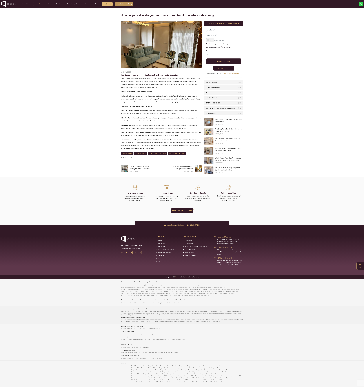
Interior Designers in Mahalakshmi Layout (165, 377)
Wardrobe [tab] (134, 300)
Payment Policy (189, 243)
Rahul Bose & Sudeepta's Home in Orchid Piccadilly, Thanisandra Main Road (190, 291)
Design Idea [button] (25, 4)
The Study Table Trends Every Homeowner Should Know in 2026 (229, 130)
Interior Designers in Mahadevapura (231, 367)
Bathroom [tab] (156, 300)
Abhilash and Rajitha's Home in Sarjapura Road (132, 287)
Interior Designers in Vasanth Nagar (220, 377)
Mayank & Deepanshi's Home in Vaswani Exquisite (133, 293)
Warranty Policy (189, 252)
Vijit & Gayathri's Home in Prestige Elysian (152, 289)
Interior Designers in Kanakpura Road (218, 365)
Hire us (160, 240)
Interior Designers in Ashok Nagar (220, 371)
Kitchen (224, 93)
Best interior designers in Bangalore (224, 108)
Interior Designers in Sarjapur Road (146, 365)
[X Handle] (122, 252)
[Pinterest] (126, 157)
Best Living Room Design (177, 153)
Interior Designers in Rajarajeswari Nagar (220, 381)
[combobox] (210, 40)
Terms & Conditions (190, 255)
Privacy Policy (189, 240)
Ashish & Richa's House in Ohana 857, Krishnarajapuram (196, 295)
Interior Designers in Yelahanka (128, 367)
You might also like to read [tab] (151, 282)
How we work (162, 246)
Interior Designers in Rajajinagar (164, 381)
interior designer (224, 103)
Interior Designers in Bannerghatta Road (181, 369)
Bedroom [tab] (141, 300)
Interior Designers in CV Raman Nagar (163, 375)
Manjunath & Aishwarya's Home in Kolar (156, 287)
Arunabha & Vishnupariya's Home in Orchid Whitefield (161, 293)
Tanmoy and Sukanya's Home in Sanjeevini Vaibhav (220, 293)
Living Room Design (224, 87)
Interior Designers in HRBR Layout (217, 379)
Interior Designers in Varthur (184, 377)
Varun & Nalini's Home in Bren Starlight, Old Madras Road (165, 295)
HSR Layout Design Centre (226, 258)
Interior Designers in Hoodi (213, 367)
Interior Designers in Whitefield (128, 365)
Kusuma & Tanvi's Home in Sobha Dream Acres (158, 291)
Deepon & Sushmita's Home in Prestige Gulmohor (224, 291)
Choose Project (211, 51)
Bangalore (227, 47)
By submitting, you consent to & (222, 73)
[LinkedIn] (129, 157)
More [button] (96, 4)
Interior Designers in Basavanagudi (129, 373)
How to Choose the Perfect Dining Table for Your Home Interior (228, 139)
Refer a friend (161, 259)
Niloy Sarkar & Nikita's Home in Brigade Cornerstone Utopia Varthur (209, 287)
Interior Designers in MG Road (200, 379)
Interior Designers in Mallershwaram (146, 381)
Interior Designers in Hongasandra (144, 375)
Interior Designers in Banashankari (217, 369)
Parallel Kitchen (153, 302)
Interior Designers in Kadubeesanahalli (167, 371)
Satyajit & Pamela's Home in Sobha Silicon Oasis (133, 291)
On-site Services (127, 153)
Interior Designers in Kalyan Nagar (129, 377)
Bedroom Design (224, 113)
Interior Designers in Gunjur (127, 375)
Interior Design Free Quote (157, 153)
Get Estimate (107, 4)
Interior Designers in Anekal (203, 371)
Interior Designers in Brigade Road (166, 373)
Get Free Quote (224, 68)
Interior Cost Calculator (164, 252)
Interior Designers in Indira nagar (180, 367)
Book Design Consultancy (124, 4)
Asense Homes (224, 82)
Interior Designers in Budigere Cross (130, 369)
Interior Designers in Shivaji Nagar (200, 381)
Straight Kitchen (162, 302)
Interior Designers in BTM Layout (183, 379)
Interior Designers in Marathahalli (145, 367)
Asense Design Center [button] (73, 4)
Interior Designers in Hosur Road (182, 375)
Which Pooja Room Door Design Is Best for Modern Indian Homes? (228, 149)
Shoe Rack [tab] (170, 300)
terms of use (235, 73)
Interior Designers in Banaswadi (166, 379)
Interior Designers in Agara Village (187, 371)
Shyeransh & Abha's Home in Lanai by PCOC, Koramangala (190, 293)
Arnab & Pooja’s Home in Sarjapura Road (156, 285)
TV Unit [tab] (176, 300)
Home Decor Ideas (224, 98)
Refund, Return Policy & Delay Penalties (196, 246)
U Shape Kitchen (143, 302)
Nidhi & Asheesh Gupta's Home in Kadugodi (179, 285)
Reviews (50, 4)
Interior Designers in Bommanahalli (148, 373)
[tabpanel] (182, 290)
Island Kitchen (124, 302)
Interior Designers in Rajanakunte (129, 379)
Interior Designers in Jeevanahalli (215, 375)
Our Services (59, 4)
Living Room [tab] (148, 300)
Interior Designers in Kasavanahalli (148, 371)
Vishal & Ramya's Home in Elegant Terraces (202, 285)
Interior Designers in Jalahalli (198, 375)
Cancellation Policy (190, 249)
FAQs (159, 262)
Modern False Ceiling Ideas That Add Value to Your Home (228, 120)
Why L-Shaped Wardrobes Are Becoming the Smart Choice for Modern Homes (228, 159)
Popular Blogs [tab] (138, 282)
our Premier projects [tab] (127, 282)
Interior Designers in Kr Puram (147, 369)
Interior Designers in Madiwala (146, 377)
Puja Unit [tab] (182, 300)
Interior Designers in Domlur (203, 373)
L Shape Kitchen (133, 302)
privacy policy (227, 73)
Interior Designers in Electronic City (165, 365)
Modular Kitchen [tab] (125, 300)
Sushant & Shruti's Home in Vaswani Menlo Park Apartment (224, 289)
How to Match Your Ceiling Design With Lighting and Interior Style (227, 168)
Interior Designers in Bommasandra (129, 371)
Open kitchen (181, 302)
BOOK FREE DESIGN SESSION (182, 211)
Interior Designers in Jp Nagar (200, 365)
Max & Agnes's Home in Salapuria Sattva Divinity (133, 285)
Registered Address (224, 237)
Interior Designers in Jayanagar (128, 381)
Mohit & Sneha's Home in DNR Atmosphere (196, 289)
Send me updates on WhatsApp (219, 44)
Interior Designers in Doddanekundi (186, 373)
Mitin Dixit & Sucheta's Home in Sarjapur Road (178, 287)
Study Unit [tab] (163, 300)
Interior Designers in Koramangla (197, 367)
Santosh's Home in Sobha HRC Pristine (130, 289)
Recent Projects (39, 4)
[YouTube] (135, 252)
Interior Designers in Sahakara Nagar (148, 379)
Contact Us (88, 4)
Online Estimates (140, 153)
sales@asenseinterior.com (176, 225)
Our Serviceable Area (213, 47)
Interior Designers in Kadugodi (232, 375)
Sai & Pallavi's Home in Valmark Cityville (174, 289)
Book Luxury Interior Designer (166, 249)
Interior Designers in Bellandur (163, 367)
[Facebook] (124, 157)
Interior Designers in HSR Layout (183, 365)
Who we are (161, 243)
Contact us (161, 255)
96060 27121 (194, 225)
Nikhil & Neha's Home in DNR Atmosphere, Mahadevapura (135, 295)
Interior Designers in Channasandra (182, 381)
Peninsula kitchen (171, 302)
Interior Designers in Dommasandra (220, 373)
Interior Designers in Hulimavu (199, 369)
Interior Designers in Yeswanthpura (201, 377)
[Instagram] (140, 252)
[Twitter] (122, 157)
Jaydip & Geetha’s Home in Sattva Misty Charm (226, 285)
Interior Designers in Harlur (163, 369)
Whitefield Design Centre (226, 247)
